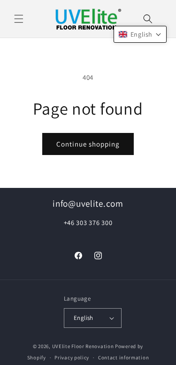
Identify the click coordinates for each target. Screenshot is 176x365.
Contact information (123, 357)
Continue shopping (88, 144)
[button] (18, 18)
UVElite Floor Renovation (83, 346)
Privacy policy (71, 357)
